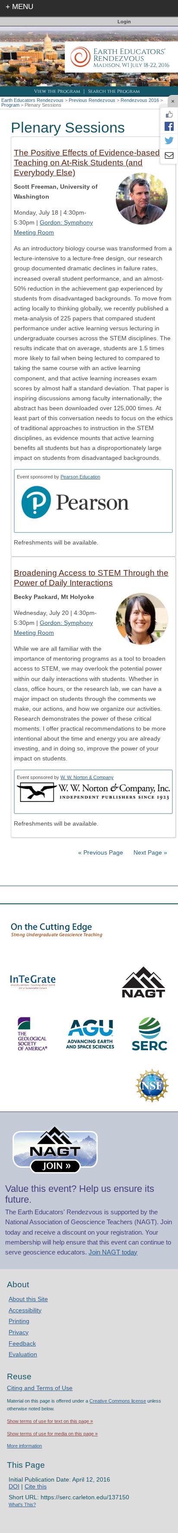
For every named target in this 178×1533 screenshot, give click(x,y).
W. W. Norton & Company (87, 777)
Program (10, 105)
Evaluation (23, 1354)
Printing (19, 1321)
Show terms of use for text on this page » (50, 1421)
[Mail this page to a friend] (169, 156)
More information (24, 1445)
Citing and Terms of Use (40, 1387)
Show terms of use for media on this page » (52, 1433)
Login (124, 21)
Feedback (22, 1343)
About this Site (28, 1298)
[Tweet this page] (169, 141)
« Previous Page (100, 852)
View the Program (57, 91)
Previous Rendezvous (92, 100)
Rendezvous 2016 (140, 100)
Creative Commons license (117, 1400)
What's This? (22, 1504)
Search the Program (114, 91)
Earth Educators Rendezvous (32, 100)
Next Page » (149, 852)
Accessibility (25, 1310)
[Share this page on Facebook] (169, 126)
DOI (14, 1486)
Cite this (36, 1486)
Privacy (19, 1332)
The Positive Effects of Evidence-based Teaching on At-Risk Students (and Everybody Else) (87, 162)
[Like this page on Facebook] (169, 114)
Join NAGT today (113, 1252)
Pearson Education (80, 476)
